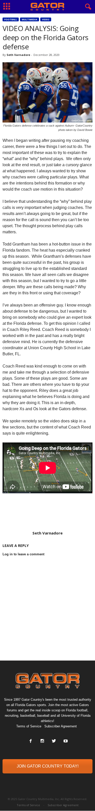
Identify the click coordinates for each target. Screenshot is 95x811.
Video (45, 19)
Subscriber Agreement (60, 726)
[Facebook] (30, 741)
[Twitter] (54, 741)
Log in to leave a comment (23, 554)
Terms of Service (28, 726)
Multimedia (29, 19)
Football (10, 19)
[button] (87, 6)
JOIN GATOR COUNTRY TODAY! (48, 766)
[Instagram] (42, 741)
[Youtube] (65, 741)
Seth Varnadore (18, 55)
